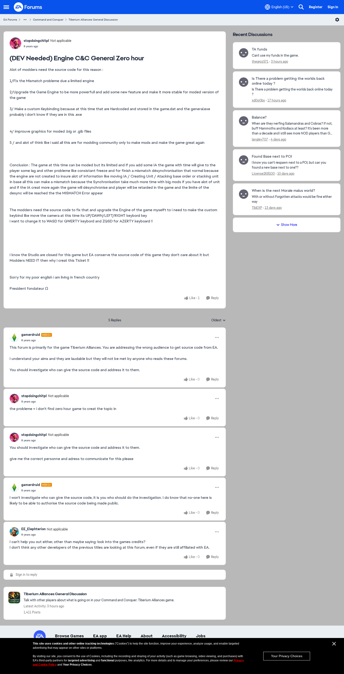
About (147, 635)
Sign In (333, 7)
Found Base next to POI (272, 156)
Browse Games (69, 635)
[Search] (301, 7)
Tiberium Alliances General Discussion (93, 20)
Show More (289, 225)
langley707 (260, 139)
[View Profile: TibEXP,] (243, 194)
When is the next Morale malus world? (283, 190)
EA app (100, 635)
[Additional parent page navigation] (25, 19)
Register (315, 7)
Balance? (259, 117)
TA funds (259, 49)
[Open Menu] (337, 19)
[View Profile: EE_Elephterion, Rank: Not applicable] (14, 531)
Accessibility (174, 635)
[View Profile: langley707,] (243, 121)
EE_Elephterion (33, 529)
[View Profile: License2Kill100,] (243, 160)
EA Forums (10, 20)
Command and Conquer (48, 20)
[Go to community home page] (28, 7)
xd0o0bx (258, 100)
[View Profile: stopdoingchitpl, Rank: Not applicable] (15, 43)
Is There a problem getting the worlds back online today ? (288, 81)
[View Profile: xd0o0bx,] (243, 82)
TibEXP (257, 208)
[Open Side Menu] (6, 7)
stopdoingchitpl (36, 41)
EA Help (123, 635)
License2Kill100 (263, 173)
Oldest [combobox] (218, 320)
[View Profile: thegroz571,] (243, 53)
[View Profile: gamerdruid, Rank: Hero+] (14, 337)
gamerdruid (30, 335)
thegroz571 (260, 61)
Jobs (200, 635)
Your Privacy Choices (286, 656)
